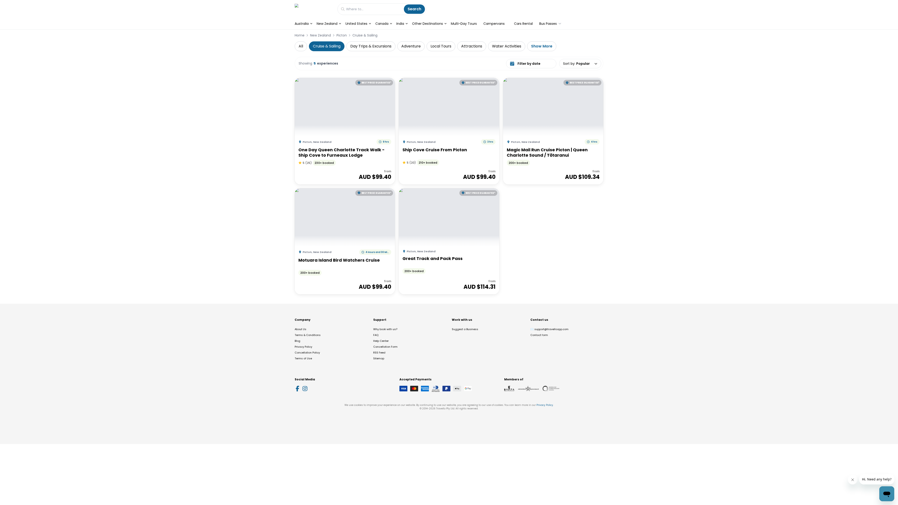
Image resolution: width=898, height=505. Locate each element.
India (400, 23)
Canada (381, 23)
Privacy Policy (303, 347)
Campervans (494, 23)
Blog (297, 341)
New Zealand (327, 23)
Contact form (539, 335)
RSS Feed (379, 352)
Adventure (411, 46)
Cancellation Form (385, 347)
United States (356, 23)
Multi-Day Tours (464, 23)
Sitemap (378, 358)
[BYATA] (509, 388)
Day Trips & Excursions (370, 46)
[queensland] (551, 388)
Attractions (471, 46)
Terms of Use (303, 358)
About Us (300, 329)
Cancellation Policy (307, 352)
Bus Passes (548, 23)
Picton (342, 35)
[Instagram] (305, 388)
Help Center (381, 341)
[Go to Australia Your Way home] (314, 9)
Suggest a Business (465, 329)
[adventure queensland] (528, 388)
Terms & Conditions (308, 335)
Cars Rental (523, 23)
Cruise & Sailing (364, 35)
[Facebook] (297, 388)
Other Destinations (427, 23)
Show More (541, 46)
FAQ (375, 335)
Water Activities (506, 46)
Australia (302, 23)
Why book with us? (385, 329)
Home (299, 35)
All (301, 46)
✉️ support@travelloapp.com (549, 329)
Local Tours (441, 46)
